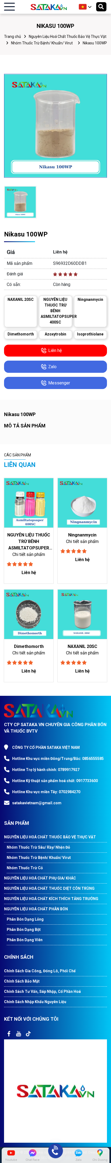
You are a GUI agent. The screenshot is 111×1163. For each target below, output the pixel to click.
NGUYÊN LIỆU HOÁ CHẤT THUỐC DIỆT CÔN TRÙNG (49, 888)
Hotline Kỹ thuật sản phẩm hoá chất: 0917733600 (55, 781)
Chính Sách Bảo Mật (22, 981)
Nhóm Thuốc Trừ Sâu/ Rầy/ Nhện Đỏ (38, 847)
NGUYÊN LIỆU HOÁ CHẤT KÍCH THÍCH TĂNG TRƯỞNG (51, 899)
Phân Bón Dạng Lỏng (25, 919)
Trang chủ (12, 36)
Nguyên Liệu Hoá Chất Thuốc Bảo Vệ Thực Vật (67, 36)
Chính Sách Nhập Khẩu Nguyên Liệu (35, 1002)
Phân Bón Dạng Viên (25, 940)
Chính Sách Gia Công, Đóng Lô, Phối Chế (40, 971)
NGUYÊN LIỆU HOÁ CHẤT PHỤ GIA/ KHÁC (40, 878)
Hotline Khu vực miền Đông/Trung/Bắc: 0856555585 (58, 758)
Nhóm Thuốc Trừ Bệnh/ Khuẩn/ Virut (42, 43)
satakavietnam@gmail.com (36, 803)
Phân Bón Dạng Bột (24, 929)
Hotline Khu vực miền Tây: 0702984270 (46, 792)
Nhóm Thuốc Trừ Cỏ (25, 868)
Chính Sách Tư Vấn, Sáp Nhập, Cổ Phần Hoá (42, 991)
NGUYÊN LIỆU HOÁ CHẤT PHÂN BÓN (36, 909)
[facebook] (55, 1090)
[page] (9, 1034)
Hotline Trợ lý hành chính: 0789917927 (45, 769)
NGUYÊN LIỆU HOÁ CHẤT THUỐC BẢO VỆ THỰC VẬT (50, 837)
